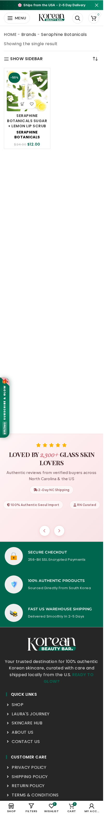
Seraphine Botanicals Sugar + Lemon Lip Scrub (27, 121)
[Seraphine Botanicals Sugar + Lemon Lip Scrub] (27, 91)
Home (10, 34)
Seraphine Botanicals (27, 135)
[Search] (78, 18)
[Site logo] (52, 18)
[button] (22, 104)
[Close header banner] (96, 5)
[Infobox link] (52, 556)
